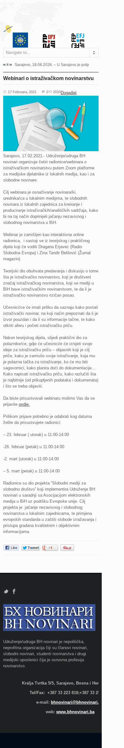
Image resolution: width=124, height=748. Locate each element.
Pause (7, 64)
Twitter (6, 591)
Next (10, 64)
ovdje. (24, 404)
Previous (4, 64)
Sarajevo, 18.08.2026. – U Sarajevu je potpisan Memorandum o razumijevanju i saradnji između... (52, 65)
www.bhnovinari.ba (75, 711)
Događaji (69, 92)
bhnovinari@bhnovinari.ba (77, 702)
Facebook (14, 591)
